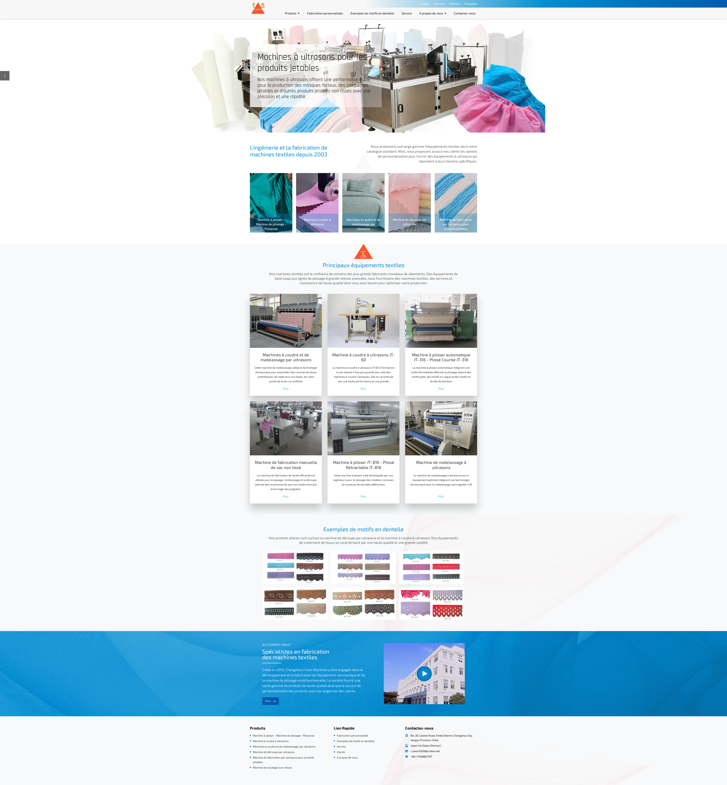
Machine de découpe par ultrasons (274, 752)
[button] (4, 75)
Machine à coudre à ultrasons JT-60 (363, 357)
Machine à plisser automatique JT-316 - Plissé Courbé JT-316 (441, 357)
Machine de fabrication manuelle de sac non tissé (286, 465)
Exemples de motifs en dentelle (372, 13)
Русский (439, 3)
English (425, 3)
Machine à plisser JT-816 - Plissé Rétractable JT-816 (363, 465)
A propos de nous (347, 757)
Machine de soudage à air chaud (272, 767)
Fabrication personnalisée (325, 13)
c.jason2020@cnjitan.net (425, 751)
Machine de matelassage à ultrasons (441, 465)
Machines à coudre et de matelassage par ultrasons (286, 357)
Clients (341, 752)
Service (407, 13)
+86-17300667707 (421, 756)
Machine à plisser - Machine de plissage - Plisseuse (283, 735)
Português (471, 3)
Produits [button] (290, 13)
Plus (286, 389)
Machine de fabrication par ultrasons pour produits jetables (283, 760)
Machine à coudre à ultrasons (271, 741)
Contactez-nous (465, 13)
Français (454, 3)
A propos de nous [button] (431, 13)
